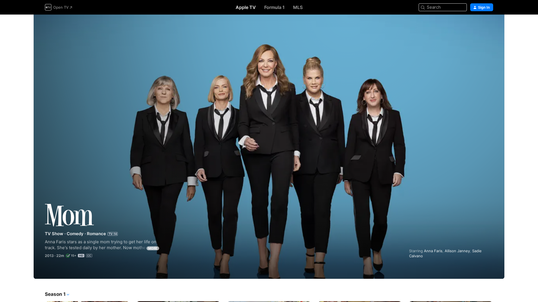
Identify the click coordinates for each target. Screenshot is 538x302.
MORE (152, 248)
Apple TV (246, 7)
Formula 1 (274, 7)
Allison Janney (457, 251)
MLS (298, 7)
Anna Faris (433, 251)
